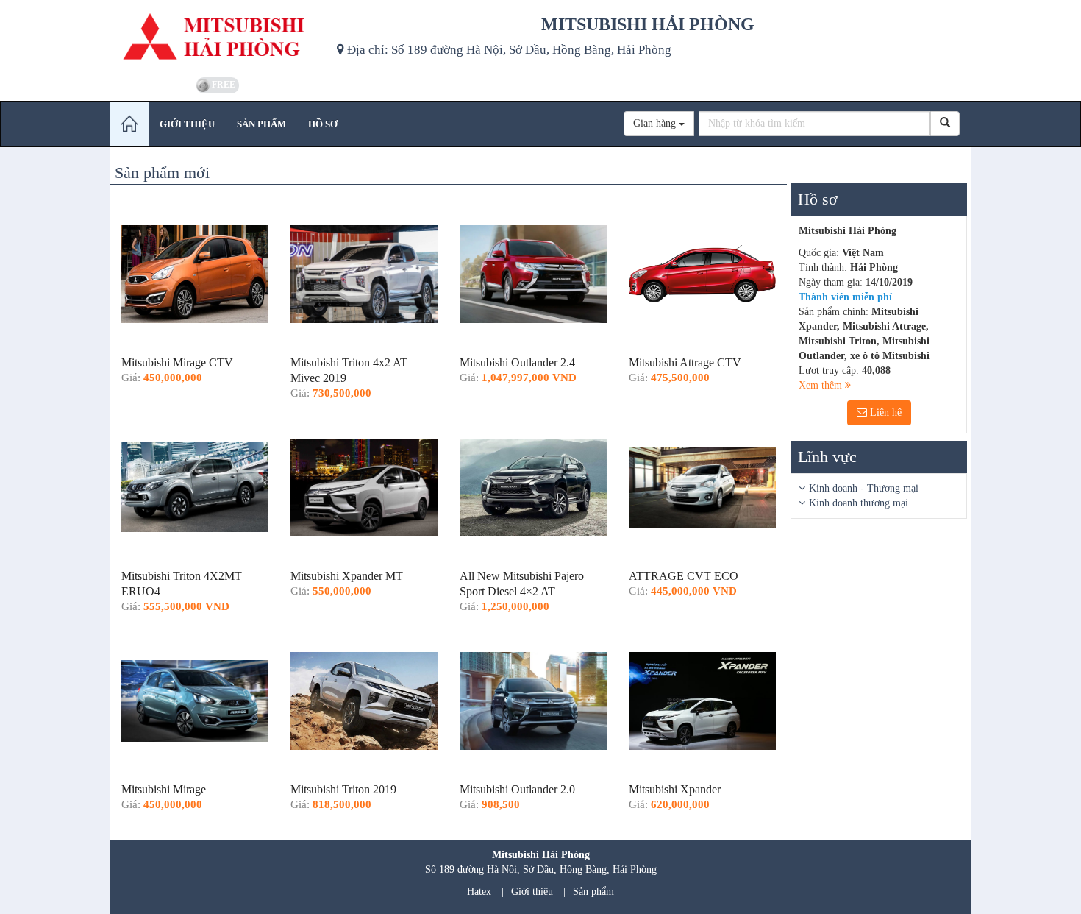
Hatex (479, 891)
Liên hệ (884, 412)
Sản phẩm (593, 891)
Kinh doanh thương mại (858, 503)
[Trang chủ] (129, 124)
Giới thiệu (532, 891)
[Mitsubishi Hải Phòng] (218, 37)
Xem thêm (822, 385)
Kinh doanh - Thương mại (863, 488)
